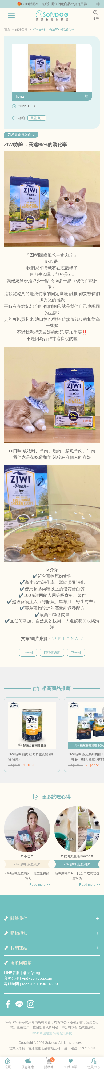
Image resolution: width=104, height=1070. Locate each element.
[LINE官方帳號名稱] (19, 1004)
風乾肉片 (36, 118)
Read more (37, 884)
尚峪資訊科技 (62, 1033)
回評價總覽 (52, 653)
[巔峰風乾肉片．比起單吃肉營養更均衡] (77, 829)
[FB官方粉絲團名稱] (7, 1004)
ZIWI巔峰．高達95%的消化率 (54, 29)
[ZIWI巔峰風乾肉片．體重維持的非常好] (27, 829)
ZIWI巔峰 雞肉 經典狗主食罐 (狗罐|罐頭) (30, 756)
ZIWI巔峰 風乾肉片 (21, 135)
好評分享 (21, 29)
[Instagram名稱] (30, 1004)
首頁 (7, 29)
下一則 (76, 653)
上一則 (28, 653)
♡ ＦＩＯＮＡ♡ (67, 638)
